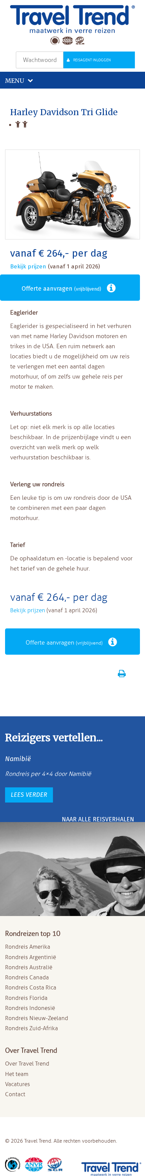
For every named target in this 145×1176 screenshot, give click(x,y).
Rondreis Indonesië (30, 1008)
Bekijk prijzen (29, 266)
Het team (16, 1074)
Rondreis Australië (28, 967)
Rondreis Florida (26, 998)
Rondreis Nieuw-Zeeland (36, 1018)
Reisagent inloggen (92, 60)
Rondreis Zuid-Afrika (31, 1028)
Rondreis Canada (27, 977)
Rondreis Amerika (27, 946)
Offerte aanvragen (61, 288)
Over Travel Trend (27, 1063)
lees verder (29, 794)
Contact (15, 1094)
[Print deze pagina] (123, 674)
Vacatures (17, 1084)
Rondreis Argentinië (30, 957)
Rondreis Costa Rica (30, 987)
